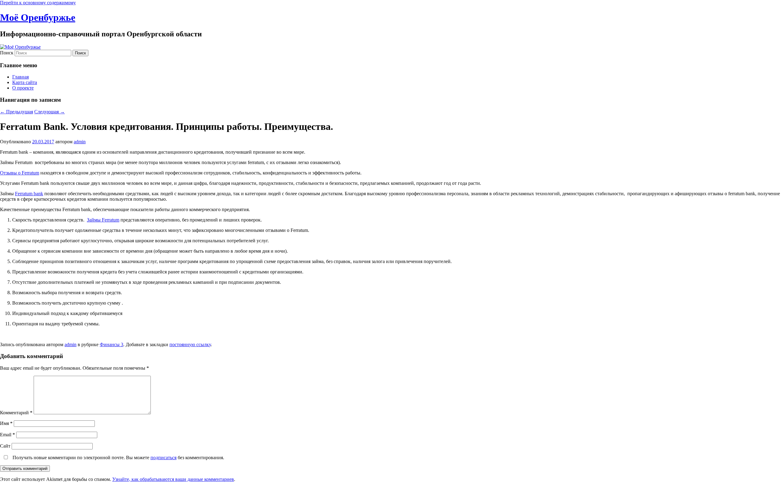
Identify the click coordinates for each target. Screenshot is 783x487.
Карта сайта (24, 82)
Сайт (5, 446)
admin (80, 141)
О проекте (23, 87)
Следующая (49, 111)
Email (7, 434)
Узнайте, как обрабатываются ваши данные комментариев (173, 479)
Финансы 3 (111, 344)
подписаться (163, 457)
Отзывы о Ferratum (19, 172)
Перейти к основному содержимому (38, 2)
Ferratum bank (29, 193)
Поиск (6, 52)
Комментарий (16, 412)
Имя (6, 423)
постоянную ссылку (190, 344)
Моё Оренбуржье (37, 17)
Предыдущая (16, 111)
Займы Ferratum (103, 219)
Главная (20, 76)
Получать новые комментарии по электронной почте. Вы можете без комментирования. (117, 457)
